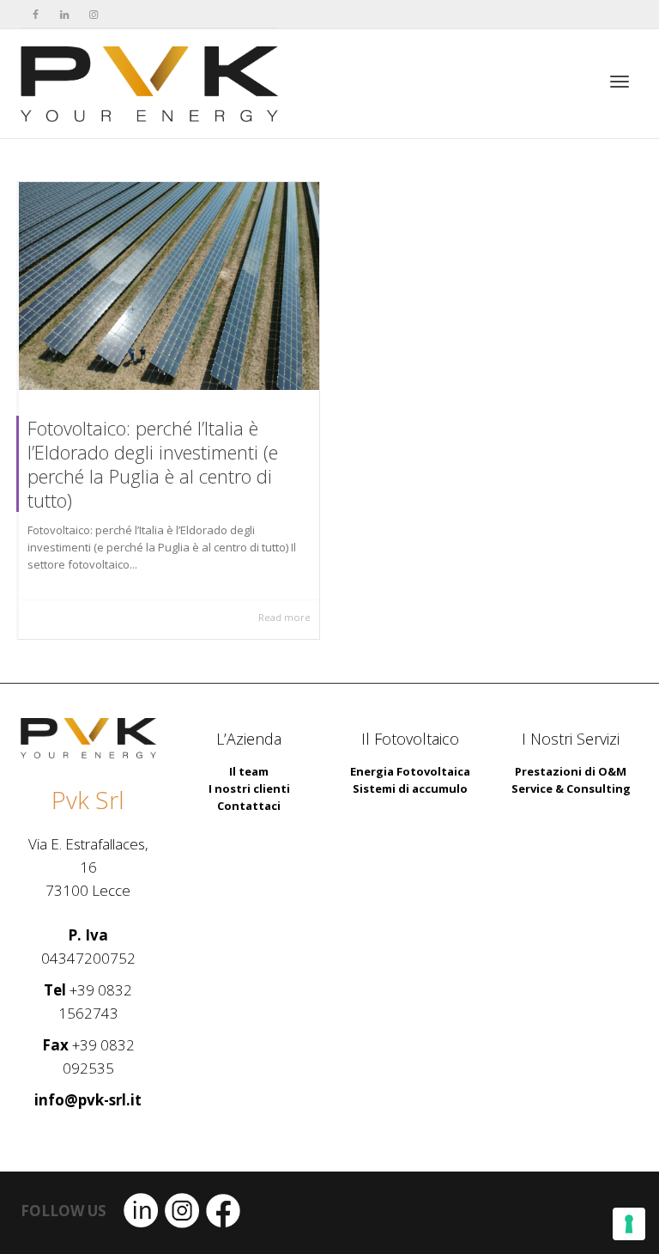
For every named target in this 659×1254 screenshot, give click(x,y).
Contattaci (249, 805)
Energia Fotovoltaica (410, 771)
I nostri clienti (249, 788)
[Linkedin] (65, 14)
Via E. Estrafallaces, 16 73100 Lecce (88, 867)
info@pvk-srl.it (88, 1100)
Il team (249, 771)
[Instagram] (94, 14)
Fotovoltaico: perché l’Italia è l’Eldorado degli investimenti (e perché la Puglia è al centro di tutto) (152, 464)
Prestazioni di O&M (570, 771)
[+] (169, 286)
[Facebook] (35, 14)
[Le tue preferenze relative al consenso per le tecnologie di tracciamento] (629, 1224)
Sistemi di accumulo (410, 788)
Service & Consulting (571, 788)
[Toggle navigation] (619, 81)
